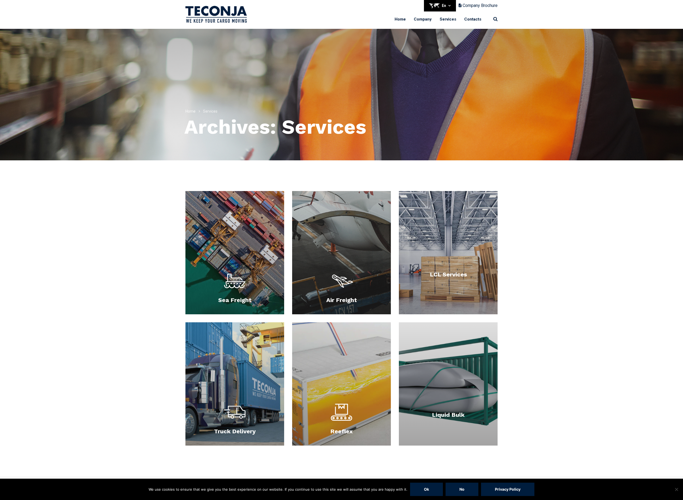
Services (448, 19)
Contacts (472, 19)
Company (423, 19)
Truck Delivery (235, 431)
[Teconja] (216, 14)
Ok (426, 489)
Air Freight (341, 300)
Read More (235, 311)
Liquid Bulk (448, 414)
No (461, 489)
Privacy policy (508, 489)
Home (400, 19)
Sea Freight (235, 300)
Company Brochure (480, 5)
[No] (676, 489)
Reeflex (341, 431)
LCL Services (448, 274)
